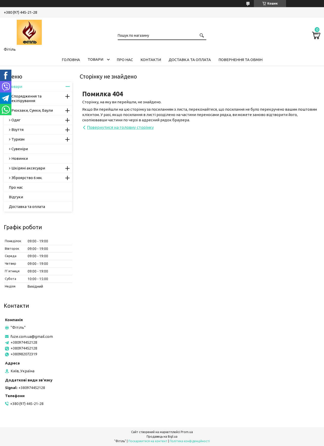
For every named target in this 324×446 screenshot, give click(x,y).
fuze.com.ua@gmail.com (31, 336)
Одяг (16, 120)
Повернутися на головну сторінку (120, 127)
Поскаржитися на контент (147, 441)
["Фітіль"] (29, 31)
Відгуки (16, 197)
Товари (95, 59)
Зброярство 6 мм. (26, 178)
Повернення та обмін (240, 59)
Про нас (125, 59)
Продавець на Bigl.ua (162, 436)
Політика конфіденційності (190, 441)
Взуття (17, 129)
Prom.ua (187, 432)
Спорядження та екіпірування (26, 98)
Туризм (18, 139)
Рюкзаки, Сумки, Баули (32, 110)
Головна (71, 59)
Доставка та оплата (190, 59)
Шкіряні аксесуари (28, 168)
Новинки (19, 158)
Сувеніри (19, 149)
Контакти (150, 59)
